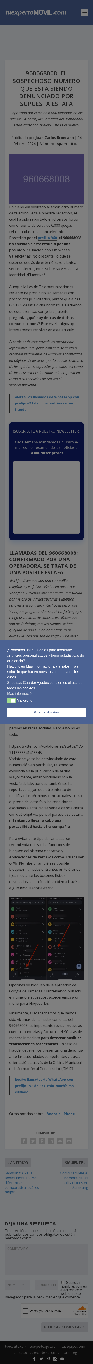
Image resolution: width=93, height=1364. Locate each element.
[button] (11, 700)
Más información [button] (20, 693)
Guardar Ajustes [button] (46, 712)
